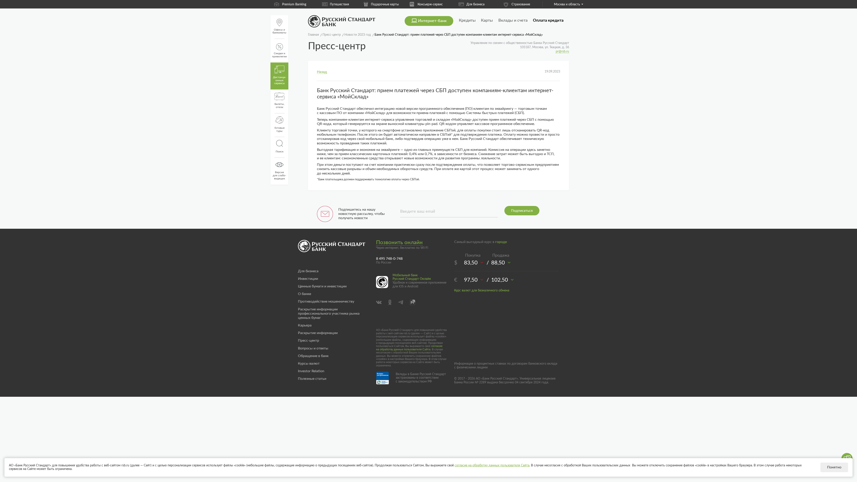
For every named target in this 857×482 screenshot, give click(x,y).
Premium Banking (294, 4)
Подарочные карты (385, 4)
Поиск (279, 151)
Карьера (305, 325)
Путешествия (339, 4)
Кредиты (467, 21)
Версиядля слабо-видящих (279, 175)
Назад (322, 72)
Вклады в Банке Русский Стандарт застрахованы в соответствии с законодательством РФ (421, 378)
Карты (487, 21)
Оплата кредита (548, 21)
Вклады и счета (513, 21)
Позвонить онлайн (399, 242)
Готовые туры (280, 129)
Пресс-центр (308, 340)
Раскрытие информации (318, 333)
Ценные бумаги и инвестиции (322, 286)
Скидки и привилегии (279, 55)
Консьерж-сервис (430, 4)
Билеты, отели (280, 105)
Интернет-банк (432, 21)
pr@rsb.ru (562, 51)
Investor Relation (311, 371)
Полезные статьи (312, 378)
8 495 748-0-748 (389, 258)
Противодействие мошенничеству (326, 301)
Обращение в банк (313, 356)
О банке (304, 294)
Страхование (521, 4)
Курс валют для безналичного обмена (481, 290)
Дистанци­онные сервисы (279, 80)
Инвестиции (308, 278)
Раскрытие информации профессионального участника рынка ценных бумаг (329, 313)
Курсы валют (309, 363)
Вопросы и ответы (313, 348)
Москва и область (567, 4)
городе (501, 242)
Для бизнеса (475, 4)
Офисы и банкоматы (279, 31)
